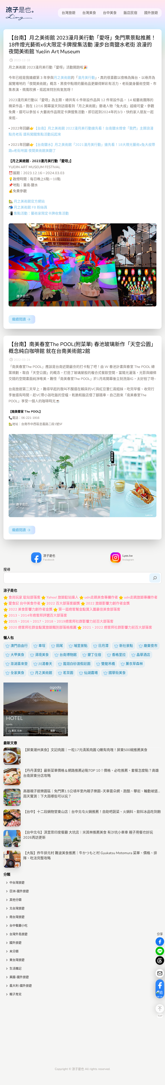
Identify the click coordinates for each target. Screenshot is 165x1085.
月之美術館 (62, 77)
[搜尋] (154, 578)
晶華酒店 (143, 654)
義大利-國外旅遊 (20, 986)
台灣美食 (89, 13)
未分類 (13, 951)
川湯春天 (45, 663)
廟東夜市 (150, 645)
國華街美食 (117, 673)
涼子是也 (78, 1069)
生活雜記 (15, 968)
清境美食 (42, 654)
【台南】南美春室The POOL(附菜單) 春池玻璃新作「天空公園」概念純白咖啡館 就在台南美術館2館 (82, 348)
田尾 (59, 645)
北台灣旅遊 (16, 908)
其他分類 (15, 900)
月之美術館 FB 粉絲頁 (30, 207)
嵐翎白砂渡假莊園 (76, 663)
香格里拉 (119, 654)
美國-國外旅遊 (19, 977)
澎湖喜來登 (19, 663)
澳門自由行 (19, 645)
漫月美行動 (86, 77)
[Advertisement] (82, 1033)
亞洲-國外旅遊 (19, 891)
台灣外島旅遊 (18, 934)
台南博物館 (68, 654)
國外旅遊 (151, 13)
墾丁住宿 (94, 654)
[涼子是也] (19, 13)
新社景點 (126, 645)
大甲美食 (17, 654)
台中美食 (110, 13)
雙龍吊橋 (108, 663)
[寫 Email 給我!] (160, 973)
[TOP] (160, 1008)
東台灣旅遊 (16, 960)
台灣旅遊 (68, 13)
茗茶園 (68, 673)
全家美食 (17, 673)
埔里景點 (80, 645)
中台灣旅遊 (16, 883)
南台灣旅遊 (16, 917)
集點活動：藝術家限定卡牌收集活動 (41, 213)
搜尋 (6, 569)
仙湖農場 (91, 673)
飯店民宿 (130, 13)
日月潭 (103, 645)
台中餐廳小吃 (18, 925)
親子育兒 (15, 994)
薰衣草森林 (134, 663)
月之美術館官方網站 (29, 201)
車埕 (41, 645)
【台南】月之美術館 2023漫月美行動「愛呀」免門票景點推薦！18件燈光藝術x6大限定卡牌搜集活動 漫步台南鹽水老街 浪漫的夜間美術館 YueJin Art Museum (82, 44)
